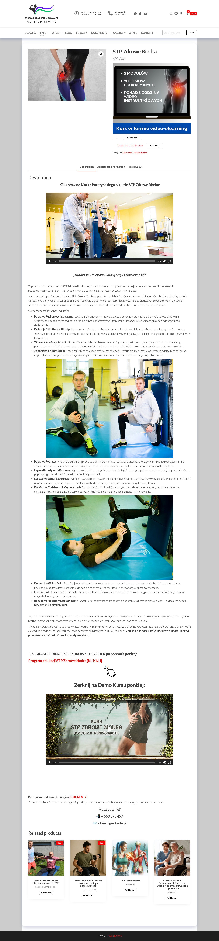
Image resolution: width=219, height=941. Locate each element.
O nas (55, 32)
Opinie (133, 32)
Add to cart (132, 137)
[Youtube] (145, 13)
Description (87, 166)
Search (191, 33)
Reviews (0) (135, 166)
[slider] (107, 261)
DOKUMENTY (77, 797)
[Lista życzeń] (176, 13)
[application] (109, 228)
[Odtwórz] (49, 261)
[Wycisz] (164, 261)
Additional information (111, 166)
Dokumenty (99, 32)
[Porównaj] (171, 13)
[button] (109, 228)
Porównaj (154, 145)
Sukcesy (81, 32)
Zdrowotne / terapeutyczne (134, 153)
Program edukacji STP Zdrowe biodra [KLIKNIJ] (65, 660)
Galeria (118, 32)
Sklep (43, 33)
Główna (30, 32)
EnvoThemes (114, 935)
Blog (68, 32)
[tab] (86, 167)
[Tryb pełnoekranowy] (169, 261)
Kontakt (147, 32)
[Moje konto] (181, 13)
